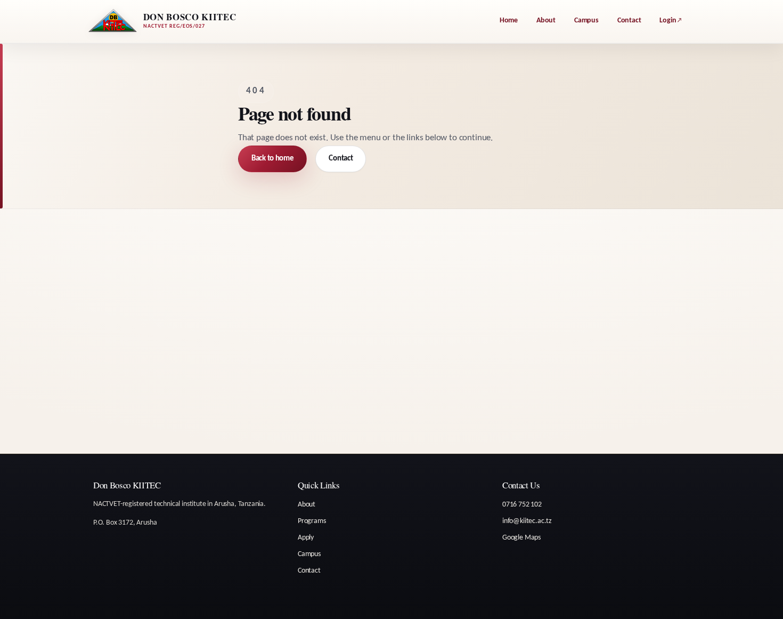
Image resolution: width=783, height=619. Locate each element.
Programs (312, 521)
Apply (306, 538)
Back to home (272, 159)
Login (667, 21)
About (546, 21)
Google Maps (521, 538)
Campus (586, 21)
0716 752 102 (522, 505)
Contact (629, 21)
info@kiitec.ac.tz (527, 521)
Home (509, 21)
